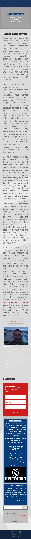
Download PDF (15, 321)
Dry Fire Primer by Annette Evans (15, 303)
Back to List (15, 521)
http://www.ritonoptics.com (18, 466)
